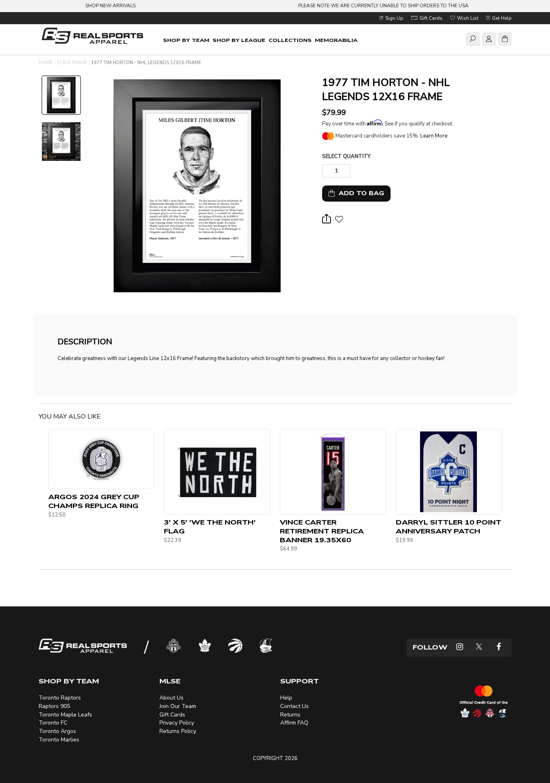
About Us (171, 698)
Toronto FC (53, 723)
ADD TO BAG (359, 193)
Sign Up (393, 18)
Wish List (467, 18)
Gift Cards (430, 18)
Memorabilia (336, 40)
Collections (290, 40)
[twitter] (479, 648)
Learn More (433, 136)
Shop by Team (186, 40)
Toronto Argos (57, 731)
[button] (338, 221)
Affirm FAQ (294, 723)
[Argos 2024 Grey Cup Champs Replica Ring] (101, 459)
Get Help (501, 18)
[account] (489, 40)
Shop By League (239, 40)
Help (286, 698)
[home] (94, 36)
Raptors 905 (54, 706)
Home (46, 63)
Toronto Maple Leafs (65, 714)
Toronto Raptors (60, 698)
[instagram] (460, 648)
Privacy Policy (176, 723)
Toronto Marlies (59, 739)
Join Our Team (177, 706)
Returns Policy (177, 731)
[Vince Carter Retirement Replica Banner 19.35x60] (333, 471)
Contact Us (294, 706)
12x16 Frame (71, 63)
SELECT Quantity (346, 156)
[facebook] (499, 648)
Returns (290, 714)
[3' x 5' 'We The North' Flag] (217, 471)
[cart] (505, 40)
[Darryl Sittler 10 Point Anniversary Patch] (449, 471)
